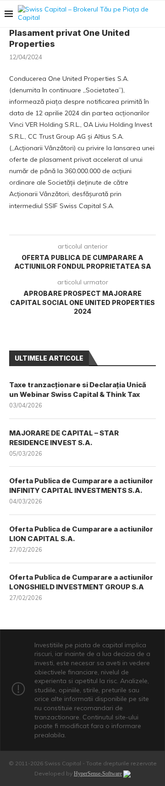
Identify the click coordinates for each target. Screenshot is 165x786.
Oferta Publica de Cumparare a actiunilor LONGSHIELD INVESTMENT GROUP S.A (81, 582)
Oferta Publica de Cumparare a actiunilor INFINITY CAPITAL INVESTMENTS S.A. (81, 485)
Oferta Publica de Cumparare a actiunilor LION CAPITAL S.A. (81, 534)
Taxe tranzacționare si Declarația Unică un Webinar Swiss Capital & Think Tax (77, 389)
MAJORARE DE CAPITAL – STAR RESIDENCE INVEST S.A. (64, 438)
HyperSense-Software (98, 773)
